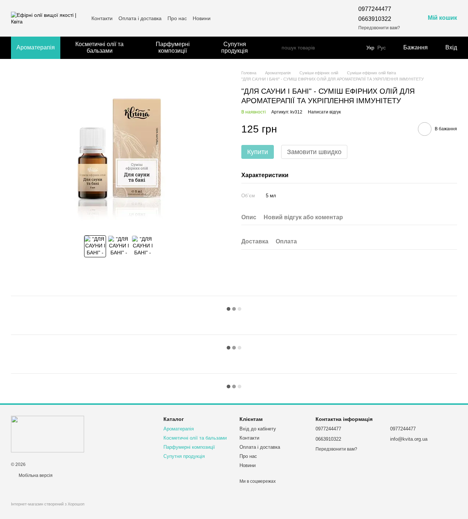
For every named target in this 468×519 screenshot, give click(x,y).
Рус (381, 47)
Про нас (177, 18)
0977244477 (374, 9)
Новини (202, 18)
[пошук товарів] (276, 47)
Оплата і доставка (140, 18)
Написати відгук (324, 112)
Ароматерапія (35, 47)
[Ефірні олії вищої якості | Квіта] (47, 433)
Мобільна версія (35, 475)
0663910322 (374, 19)
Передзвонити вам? (379, 27)
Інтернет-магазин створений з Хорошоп (47, 504)
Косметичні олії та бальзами (99, 47)
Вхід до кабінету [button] (257, 429)
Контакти (102, 18)
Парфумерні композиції (173, 47)
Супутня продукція (234, 47)
